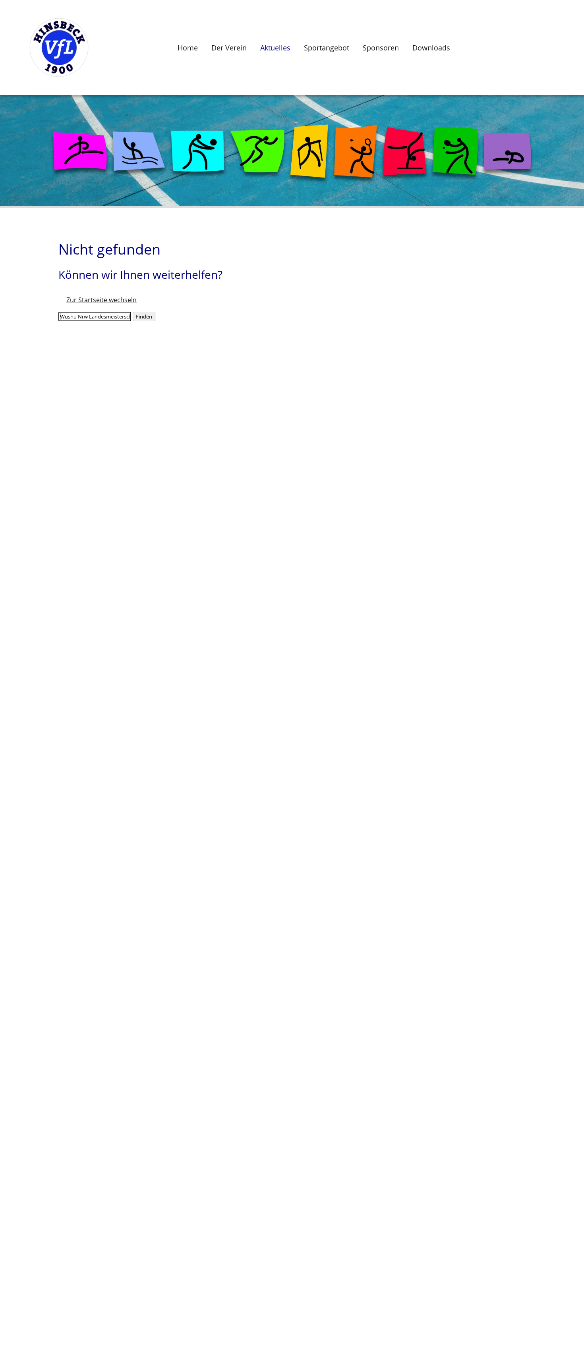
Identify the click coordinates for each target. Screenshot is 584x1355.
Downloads (431, 47)
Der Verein (229, 47)
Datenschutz (27, 839)
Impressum (25, 820)
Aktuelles (275, 47)
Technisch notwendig (14, 1231)
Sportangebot (326, 47)
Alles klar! (6, 1330)
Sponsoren (381, 47)
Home (188, 47)
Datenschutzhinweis (30, 1350)
